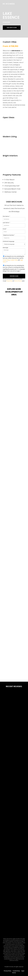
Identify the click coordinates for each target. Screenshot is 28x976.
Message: (5, 247)
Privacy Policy (6, 260)
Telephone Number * (9, 235)
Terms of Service (18, 281)
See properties (10, 313)
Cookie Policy (16, 971)
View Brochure (12, 28)
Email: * (5, 229)
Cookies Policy (14, 260)
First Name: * (6, 216)
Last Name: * (6, 222)
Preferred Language (8, 241)
